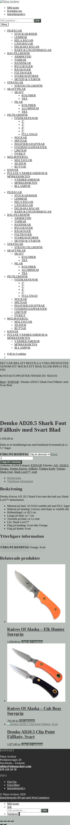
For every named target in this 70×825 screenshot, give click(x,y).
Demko (4, 468)
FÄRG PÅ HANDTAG (14, 454)
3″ (23, 124)
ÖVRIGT (19, 153)
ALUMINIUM (30, 108)
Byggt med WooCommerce (33, 797)
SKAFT (19, 92)
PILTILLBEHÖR (17, 114)
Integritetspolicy (16, 14)
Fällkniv (33, 468)
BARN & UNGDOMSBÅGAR (33, 50)
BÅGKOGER (22, 69)
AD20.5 (63, 465)
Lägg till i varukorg (10, 462)
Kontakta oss (14, 10)
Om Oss (12, 781)
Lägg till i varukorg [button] (32, 641)
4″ (23, 127)
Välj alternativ (27, 720)
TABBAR (20, 59)
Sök (37, 20)
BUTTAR (20, 166)
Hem (3, 381)
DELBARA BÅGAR (26, 46)
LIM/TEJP (20, 150)
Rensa (53, 454)
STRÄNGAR (15, 82)
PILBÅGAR (14, 30)
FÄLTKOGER (23, 72)
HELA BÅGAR (23, 40)
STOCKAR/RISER (25, 33)
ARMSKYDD (22, 56)
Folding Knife (47, 468)
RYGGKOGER (23, 66)
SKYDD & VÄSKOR (27, 79)
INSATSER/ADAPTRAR (29, 144)
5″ (23, 131)
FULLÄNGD (30, 134)
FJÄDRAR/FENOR (26, 118)
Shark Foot (6, 471)
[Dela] (8, 821)
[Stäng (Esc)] (12, 821)
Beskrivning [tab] (14, 478)
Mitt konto (13, 7)
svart (34, 471)
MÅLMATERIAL (17, 157)
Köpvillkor (13, 784)
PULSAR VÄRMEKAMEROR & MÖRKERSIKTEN (27, 175)
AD (55, 465)
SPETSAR (20, 140)
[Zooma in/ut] (1, 821)
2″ (23, 121)
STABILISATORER (26, 76)
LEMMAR (20, 37)
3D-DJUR (20, 163)
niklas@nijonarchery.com (15, 766)
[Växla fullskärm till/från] (5, 821)
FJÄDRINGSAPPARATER (30, 147)
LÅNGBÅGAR (23, 43)
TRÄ (24, 98)
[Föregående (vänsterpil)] (1, 824)
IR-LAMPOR (22, 186)
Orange (61, 468)
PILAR (18, 101)
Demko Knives (18, 468)
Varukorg (13, 813)
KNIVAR (12, 169)
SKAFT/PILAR (16, 89)
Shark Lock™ (22, 471)
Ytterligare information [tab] (20, 481)
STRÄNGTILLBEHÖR (28, 85)
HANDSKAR (22, 63)
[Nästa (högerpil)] (5, 824)
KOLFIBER (29, 95)
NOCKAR (20, 137)
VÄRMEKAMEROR (27, 179)
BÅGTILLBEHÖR (18, 53)
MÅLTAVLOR (23, 160)
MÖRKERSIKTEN (25, 182)
